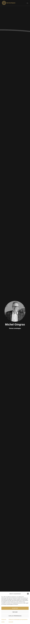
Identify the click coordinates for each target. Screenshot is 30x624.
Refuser (15, 612)
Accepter (15, 608)
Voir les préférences (15, 615)
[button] (28, 593)
